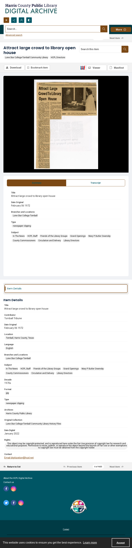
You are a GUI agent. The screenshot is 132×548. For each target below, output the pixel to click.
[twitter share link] (6, 503)
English (9, 348)
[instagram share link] (13, 488)
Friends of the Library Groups (53, 236)
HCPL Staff (32, 236)
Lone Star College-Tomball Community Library (26, 57)
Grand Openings (78, 236)
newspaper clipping (22, 226)
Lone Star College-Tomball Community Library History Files (33, 424)
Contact (66, 529)
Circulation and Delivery (49, 240)
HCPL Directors (58, 57)
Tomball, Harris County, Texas (20, 338)
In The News (19, 236)
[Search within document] (125, 49)
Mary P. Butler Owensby (100, 236)
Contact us (8, 482)
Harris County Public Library (19, 413)
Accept (121, 542)
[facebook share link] (6, 488)
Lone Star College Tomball (25, 215)
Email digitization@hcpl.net (19, 457)
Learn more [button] (90, 542)
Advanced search (14, 35)
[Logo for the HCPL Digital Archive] (30, 8)
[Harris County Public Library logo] (78, 506)
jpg (7, 393)
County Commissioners (24, 240)
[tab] (36, 183)
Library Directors (71, 240)
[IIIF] (82, 68)
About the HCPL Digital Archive (17, 478)
